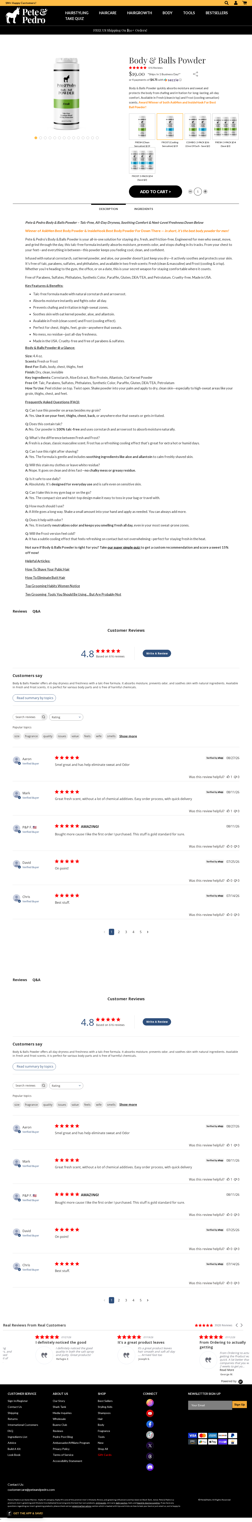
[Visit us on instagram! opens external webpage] (150, 1405)
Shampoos (104, 1413)
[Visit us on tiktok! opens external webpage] (150, 1437)
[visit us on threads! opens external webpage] (150, 1459)
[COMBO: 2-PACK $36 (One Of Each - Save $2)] (197, 126)
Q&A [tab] (36, 611)
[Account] (236, 3)
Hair (100, 1418)
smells (111, 736)
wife (99, 736)
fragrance (31, 736)
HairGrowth (139, 13)
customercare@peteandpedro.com (31, 1489)
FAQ (10, 1431)
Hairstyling (76, 13)
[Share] (195, 74)
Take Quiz (74, 18)
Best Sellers (105, 1401)
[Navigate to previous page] (104, 932)
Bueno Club (60, 1424)
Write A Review (157, 653)
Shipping (13, 1413)
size (16, 736)
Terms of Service (63, 1454)
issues (62, 736)
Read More (30, 1365)
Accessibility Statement (67, 1461)
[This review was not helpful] (235, 777)
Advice (12, 1442)
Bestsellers (217, 13)
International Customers (23, 1424)
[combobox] (66, 717)
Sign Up (239, 1404)
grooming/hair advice (81, 1506)
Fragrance (104, 1431)
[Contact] (153, 30)
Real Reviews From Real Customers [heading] (34, 1325)
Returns (13, 1418)
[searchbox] (26, 717)
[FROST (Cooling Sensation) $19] (170, 126)
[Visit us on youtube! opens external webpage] (150, 1416)
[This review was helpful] (228, 777)
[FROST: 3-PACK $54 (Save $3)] (142, 160)
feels (87, 736)
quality (47, 736)
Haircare (108, 13)
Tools (189, 13)
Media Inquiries (62, 1413)
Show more (128, 736)
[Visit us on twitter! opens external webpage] (150, 1448)
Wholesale (59, 1418)
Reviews (58, 1431)
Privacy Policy (61, 1449)
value (75, 736)
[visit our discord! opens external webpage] (150, 1470)
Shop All (103, 1449)
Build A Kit (14, 1449)
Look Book (14, 1454)
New (101, 1442)
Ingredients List (17, 1436)
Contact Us (15, 1406)
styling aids (101, 1503)
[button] (174, 80)
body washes (121, 1503)
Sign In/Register (18, 1401)
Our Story (59, 1401)
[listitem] (32, 1352)
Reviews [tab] (20, 611)
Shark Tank (59, 1406)
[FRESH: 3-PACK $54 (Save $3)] (225, 126)
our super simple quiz (124, 547)
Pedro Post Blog (63, 1436)
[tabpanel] (66, 94)
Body (167, 13)
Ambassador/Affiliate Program (71, 1442)
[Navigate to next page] (147, 932)
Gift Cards (105, 1454)
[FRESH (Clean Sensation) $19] (142, 126)
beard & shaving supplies (148, 1503)
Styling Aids (105, 1406)
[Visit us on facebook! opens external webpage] (150, 1427)
